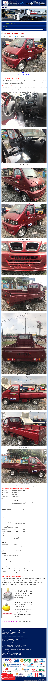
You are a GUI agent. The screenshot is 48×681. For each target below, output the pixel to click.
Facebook (4, 36)
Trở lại (45, 627)
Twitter (17, 36)
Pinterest (22, 36)
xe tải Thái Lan (28, 621)
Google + (11, 36)
